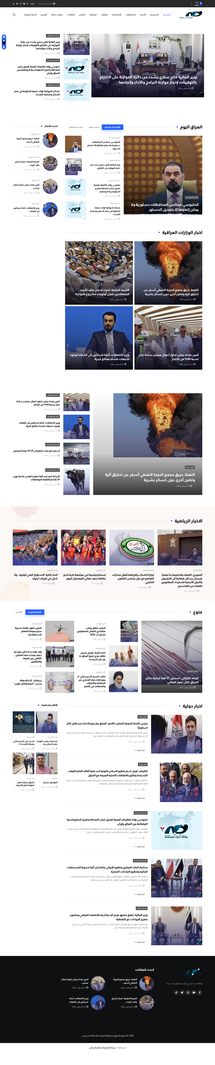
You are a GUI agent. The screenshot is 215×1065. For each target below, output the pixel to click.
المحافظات (130, 14)
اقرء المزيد (140, 750)
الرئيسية (166, 14)
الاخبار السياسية (190, 70)
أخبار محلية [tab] (94, 127)
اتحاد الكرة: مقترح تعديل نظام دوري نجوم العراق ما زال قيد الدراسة (92, 656)
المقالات (71, 14)
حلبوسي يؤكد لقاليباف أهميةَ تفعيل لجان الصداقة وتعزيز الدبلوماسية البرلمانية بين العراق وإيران (38, 69)
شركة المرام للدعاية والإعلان (102, 1047)
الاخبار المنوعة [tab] (34, 612)
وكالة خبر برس (88, 1035)
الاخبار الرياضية (101, 570)
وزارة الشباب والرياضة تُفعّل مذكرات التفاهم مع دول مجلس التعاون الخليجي (133, 578)
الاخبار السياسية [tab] (112, 127)
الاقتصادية (116, 14)
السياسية (154, 14)
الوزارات (104, 14)
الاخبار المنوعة (30, 14)
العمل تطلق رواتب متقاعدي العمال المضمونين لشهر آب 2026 (91, 631)
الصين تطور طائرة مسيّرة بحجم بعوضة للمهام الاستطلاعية (28, 631)
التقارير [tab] (19, 612)
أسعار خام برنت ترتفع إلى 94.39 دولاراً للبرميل (36, 451)
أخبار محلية (35, 180)
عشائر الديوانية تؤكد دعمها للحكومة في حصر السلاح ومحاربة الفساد (105, 211)
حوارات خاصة (57, 14)
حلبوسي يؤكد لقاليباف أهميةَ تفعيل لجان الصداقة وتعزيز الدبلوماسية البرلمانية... (107, 188)
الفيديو (44, 14)
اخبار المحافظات (53, 36)
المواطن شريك (50, 782)
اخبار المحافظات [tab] (75, 127)
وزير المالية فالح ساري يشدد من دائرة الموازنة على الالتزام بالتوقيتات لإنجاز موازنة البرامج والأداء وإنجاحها (38, 45)
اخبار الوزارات (34, 134)
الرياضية (93, 14)
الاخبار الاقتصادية (52, 445)
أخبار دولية (142, 764)
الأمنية (143, 14)
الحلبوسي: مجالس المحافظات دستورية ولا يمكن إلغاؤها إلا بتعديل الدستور (103, 145)
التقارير (82, 14)
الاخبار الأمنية (197, 570)
